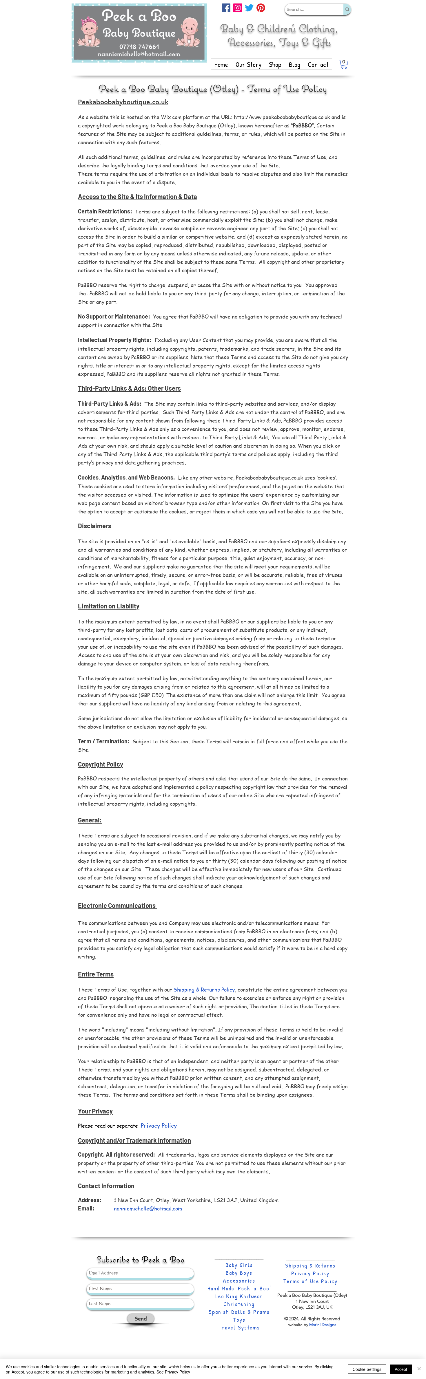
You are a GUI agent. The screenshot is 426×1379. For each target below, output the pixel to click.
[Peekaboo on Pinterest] (260, 7)
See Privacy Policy (173, 1372)
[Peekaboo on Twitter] (249, 7)
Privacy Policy (310, 1273)
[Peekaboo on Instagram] (237, 7)
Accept (401, 1369)
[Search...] (347, 9)
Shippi (293, 1265)
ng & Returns (318, 1265)
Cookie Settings (367, 1369)
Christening (239, 1304)
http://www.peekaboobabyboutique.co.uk (282, 116)
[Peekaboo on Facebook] (226, 7)
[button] (344, 64)
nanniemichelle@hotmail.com (148, 1208)
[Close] (419, 1369)
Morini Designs (322, 1324)
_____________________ (239, 1258)
